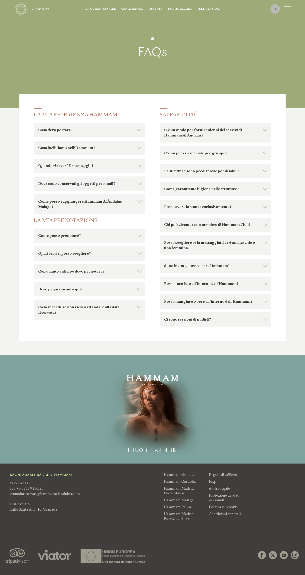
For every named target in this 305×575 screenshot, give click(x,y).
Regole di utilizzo (223, 474)
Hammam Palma (178, 507)
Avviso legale (219, 488)
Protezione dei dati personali (224, 497)
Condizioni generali (225, 514)
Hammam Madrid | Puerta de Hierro (180, 516)
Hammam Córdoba (180, 481)
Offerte (156, 8)
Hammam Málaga (179, 500)
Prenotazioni (208, 8)
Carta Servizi (132, 8)
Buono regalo (180, 8)
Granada (40, 9)
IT (275, 9)
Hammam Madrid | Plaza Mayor (180, 490)
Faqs (212, 481)
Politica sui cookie (223, 507)
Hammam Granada (180, 474)
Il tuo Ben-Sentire (100, 8)
